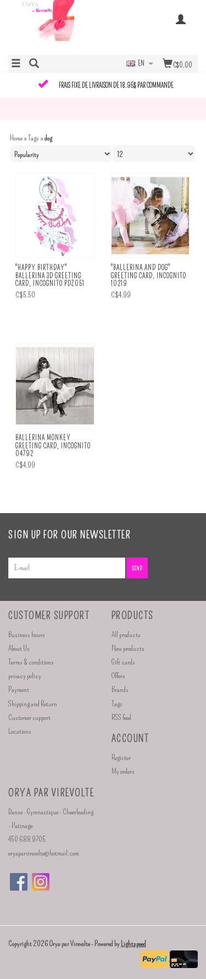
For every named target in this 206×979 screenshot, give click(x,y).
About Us (19, 648)
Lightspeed (133, 943)
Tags (33, 138)
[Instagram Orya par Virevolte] (40, 882)
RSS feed (121, 717)
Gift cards (123, 662)
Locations (19, 731)
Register (121, 757)
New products (128, 648)
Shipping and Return (32, 703)
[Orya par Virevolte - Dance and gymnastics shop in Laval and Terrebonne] (55, 26)
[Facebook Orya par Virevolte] (18, 882)
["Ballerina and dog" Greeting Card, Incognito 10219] (151, 215)
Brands (120, 689)
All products (126, 634)
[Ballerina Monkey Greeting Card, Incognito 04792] (55, 386)
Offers (118, 675)
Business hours (26, 634)
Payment (18, 689)
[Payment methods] (155, 958)
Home (16, 138)
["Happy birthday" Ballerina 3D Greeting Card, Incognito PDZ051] (55, 215)
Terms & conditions (31, 662)
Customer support (29, 717)
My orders (123, 771)
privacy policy (24, 675)
